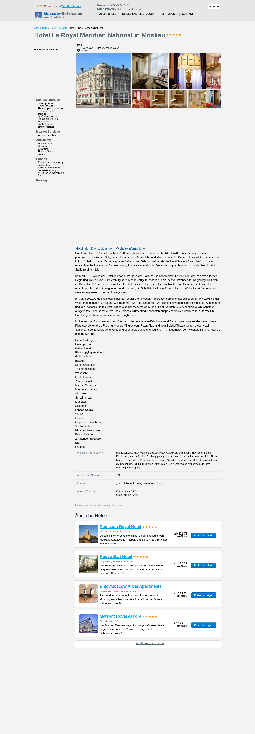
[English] (36, 6)
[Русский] (48, 6)
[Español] (40, 6)
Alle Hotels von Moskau (150, 643)
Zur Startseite (41, 28)
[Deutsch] (44, 6)
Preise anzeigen (203, 535)
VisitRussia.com (71, 6)
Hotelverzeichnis (58, 28)
